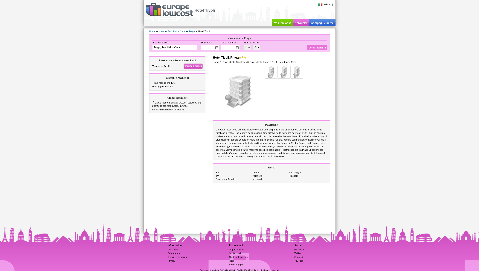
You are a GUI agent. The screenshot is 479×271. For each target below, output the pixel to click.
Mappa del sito (236, 249)
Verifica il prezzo (193, 66)
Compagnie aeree (322, 23)
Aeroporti (301, 23)
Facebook (299, 249)
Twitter (297, 253)
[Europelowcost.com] (169, 15)
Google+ (298, 257)
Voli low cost (282, 23)
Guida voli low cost (238, 257)
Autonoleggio (236, 264)
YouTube (298, 261)
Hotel (231, 261)
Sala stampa (174, 253)
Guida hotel (235, 253)
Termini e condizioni (178, 257)
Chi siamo (173, 249)
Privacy (171, 261)
